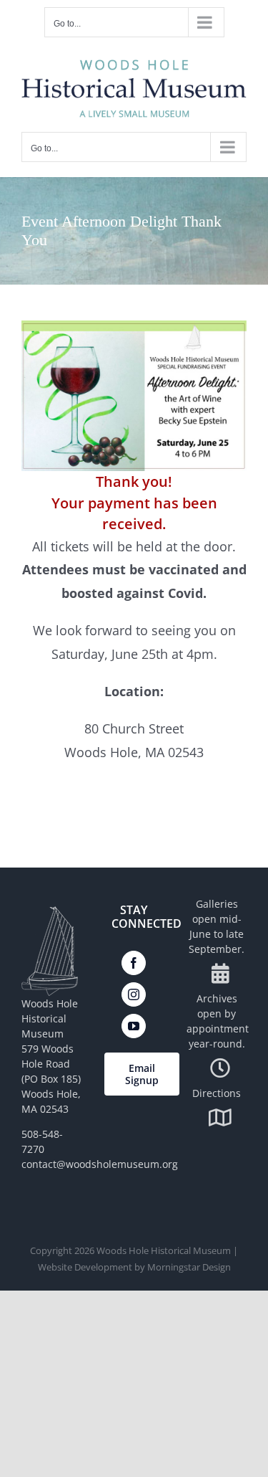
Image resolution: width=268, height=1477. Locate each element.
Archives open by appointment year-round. (218, 1021)
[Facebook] (133, 963)
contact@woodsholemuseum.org (99, 1164)
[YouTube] (133, 1026)
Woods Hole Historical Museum (163, 1250)
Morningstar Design (189, 1266)
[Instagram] (133, 994)
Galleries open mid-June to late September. (216, 926)
